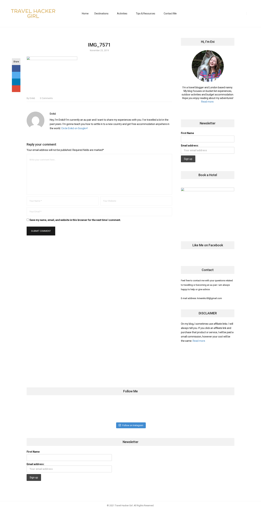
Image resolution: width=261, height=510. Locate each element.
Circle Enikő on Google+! (74, 128)
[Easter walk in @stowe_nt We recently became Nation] (147, 410)
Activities (122, 13)
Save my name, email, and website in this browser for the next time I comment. (75, 220)
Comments (46, 98)
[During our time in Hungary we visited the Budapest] (216, 410)
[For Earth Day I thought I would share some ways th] (113, 410)
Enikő (31, 98)
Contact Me (170, 13)
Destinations (101, 13)
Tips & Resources (145, 13)
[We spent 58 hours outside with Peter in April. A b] (79, 410)
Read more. (207, 101)
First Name (187, 133)
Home (85, 13)
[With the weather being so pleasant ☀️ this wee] (44, 410)
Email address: (190, 145)
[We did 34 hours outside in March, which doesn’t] (182, 410)
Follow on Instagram (132, 425)
